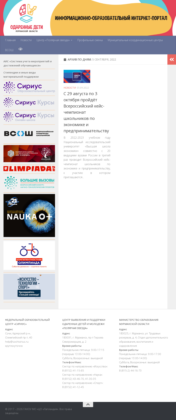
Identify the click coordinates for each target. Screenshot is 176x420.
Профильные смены (90, 40)
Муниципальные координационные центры (135, 40)
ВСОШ (9, 50)
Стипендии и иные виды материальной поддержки (21, 74)
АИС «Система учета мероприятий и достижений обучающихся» (27, 63)
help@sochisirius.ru (17, 341)
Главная (10, 40)
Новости (26, 40)
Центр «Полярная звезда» (53, 40)
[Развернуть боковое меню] (171, 59)
